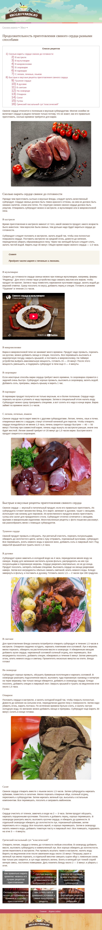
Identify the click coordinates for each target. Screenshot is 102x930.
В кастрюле (20, 57)
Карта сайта (54, 911)
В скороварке (21, 67)
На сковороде (23, 91)
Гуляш (20, 101)
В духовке (21, 84)
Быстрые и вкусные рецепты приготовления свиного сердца (38, 77)
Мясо (23, 27)
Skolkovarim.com (13, 4)
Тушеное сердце (23, 81)
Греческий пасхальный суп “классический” (38, 104)
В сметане (21, 87)
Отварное (21, 94)
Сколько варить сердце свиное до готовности (31, 54)
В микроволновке (23, 64)
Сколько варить (9, 27)
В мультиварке (22, 61)
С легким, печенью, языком (28, 74)
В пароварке (21, 71)
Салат (20, 97)
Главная (43, 911)
